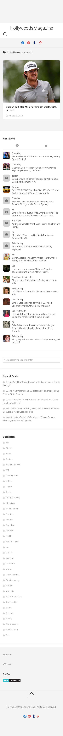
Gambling (16, 153)
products (10, 591)
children (9, 481)
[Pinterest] (40, 43)
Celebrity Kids (12, 475)
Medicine (10, 558)
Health (8, 536)
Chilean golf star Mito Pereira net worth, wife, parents (31, 109)
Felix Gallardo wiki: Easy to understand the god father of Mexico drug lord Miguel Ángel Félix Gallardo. (33, 328)
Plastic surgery (12, 580)
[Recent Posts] (17, 146)
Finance (9, 519)
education (10, 503)
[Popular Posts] (46, 146)
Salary (8, 607)
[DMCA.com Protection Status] (12, 681)
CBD (8, 470)
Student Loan (12, 629)
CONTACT (7, 664)
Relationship (17, 243)
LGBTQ (9, 552)
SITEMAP (7, 654)
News (8, 569)
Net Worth (16, 221)
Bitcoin (9, 448)
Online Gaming (12, 574)
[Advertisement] (31, 11)
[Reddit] (29, 43)
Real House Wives (14, 596)
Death (8, 492)
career (15, 176)
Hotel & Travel (12, 541)
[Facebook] (23, 43)
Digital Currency (13, 497)
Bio (13, 209)
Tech (8, 635)
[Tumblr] (34, 43)
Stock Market (12, 624)
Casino (15, 187)
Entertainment (12, 508)
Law (7, 547)
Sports (9, 618)
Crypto (9, 486)
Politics (9, 585)
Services (9, 613)
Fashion (9, 514)
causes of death (13, 464)
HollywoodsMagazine (31, 28)
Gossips (16, 198)
